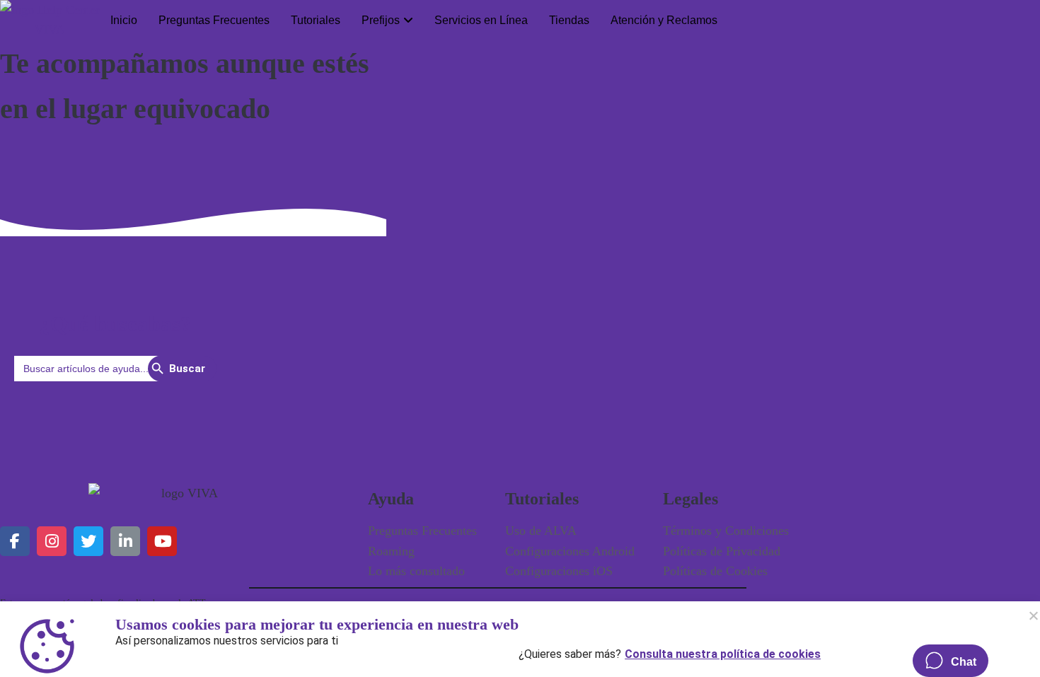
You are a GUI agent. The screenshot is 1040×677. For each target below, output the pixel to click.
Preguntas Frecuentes (214, 20)
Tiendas (569, 20)
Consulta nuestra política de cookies (723, 650)
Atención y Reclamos (664, 20)
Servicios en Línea (481, 20)
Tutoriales (315, 20)
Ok (1033, 615)
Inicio (123, 20)
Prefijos (381, 20)
